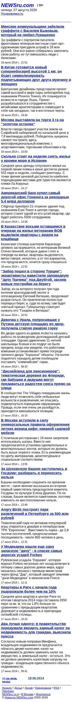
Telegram (8, 691)
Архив (29, 687)
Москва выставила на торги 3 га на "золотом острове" (32, 122)
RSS (56, 687)
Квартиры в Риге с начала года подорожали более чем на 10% (29, 589)
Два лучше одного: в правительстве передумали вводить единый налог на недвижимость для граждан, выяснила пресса (36, 630)
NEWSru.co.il (10, 694)
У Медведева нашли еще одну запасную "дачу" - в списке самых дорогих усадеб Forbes (31, 551)
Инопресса (43, 694)
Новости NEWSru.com (19, 697)
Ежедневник (43, 687)
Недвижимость (12, 13)
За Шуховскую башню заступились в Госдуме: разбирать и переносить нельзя (34, 473)
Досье (18, 687)
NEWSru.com (17, 5)
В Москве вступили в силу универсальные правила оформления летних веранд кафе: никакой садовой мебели (35, 426)
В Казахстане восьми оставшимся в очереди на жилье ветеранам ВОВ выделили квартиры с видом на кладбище (33, 232)
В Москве (27, 694)
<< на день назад (9, 680)
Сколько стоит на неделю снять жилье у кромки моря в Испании (35, 158)
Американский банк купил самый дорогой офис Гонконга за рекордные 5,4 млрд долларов (35, 197)
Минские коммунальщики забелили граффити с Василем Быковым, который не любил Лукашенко (32, 31)
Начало (7, 687)
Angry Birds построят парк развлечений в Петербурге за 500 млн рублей (35, 513)
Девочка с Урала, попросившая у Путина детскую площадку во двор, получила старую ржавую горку (32, 324)
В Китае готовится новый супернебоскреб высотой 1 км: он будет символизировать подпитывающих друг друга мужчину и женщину (36, 75)
